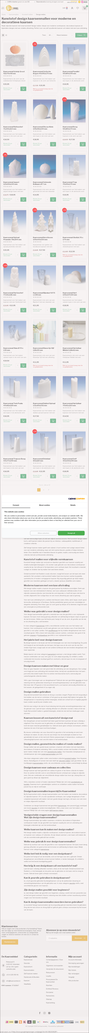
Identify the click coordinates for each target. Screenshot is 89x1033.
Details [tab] (73, 505)
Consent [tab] (16, 505)
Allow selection (43, 533)
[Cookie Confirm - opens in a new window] (76, 499)
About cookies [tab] (44, 505)
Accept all (71, 533)
